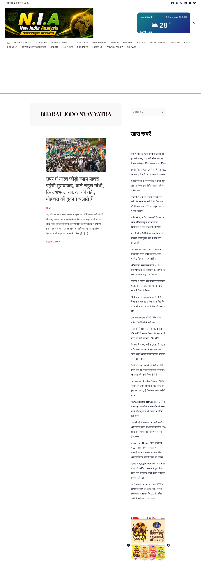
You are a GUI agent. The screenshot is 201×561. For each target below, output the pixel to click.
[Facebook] (185, 3)
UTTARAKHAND (99, 42)
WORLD (115, 42)
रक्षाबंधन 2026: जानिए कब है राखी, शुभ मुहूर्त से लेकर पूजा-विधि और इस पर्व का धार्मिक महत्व (148, 186)
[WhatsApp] (181, 3)
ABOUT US (97, 47)
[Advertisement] (99, 71)
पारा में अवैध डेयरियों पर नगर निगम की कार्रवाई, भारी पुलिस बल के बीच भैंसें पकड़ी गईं (147, 238)
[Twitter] (194, 3)
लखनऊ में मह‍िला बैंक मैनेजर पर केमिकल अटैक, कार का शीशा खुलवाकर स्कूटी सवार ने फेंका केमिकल (148, 286)
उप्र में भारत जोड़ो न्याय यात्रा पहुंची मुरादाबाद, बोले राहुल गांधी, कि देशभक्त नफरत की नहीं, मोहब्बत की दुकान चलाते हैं (75, 189)
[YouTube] (190, 3)
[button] (194, 23)
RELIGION (175, 42)
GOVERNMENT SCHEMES (33, 47)
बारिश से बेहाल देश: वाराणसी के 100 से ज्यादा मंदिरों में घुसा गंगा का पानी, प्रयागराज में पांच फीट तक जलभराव (148, 222)
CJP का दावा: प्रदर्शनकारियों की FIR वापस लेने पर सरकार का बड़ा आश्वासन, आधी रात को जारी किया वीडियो (148, 370)
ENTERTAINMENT (158, 42)
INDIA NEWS (41, 42)
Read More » (53, 241)
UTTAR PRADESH (80, 42)
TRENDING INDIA (59, 42)
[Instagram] (177, 3)
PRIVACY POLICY (115, 47)
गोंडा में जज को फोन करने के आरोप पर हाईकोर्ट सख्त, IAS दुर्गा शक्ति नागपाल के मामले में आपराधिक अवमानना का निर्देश (148, 159)
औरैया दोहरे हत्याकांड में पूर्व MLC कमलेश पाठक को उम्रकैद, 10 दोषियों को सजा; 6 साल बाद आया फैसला (148, 270)
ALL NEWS (68, 47)
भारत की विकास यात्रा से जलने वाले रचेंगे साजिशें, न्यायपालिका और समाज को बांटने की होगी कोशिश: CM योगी (148, 333)
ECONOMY (12, 47)
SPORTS (54, 47)
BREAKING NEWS (22, 42)
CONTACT (131, 47)
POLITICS (141, 42)
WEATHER (127, 42)
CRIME (187, 42)
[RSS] (172, 3)
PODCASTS (82, 47)
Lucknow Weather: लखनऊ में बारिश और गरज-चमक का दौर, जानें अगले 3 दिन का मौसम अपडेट (146, 254)
